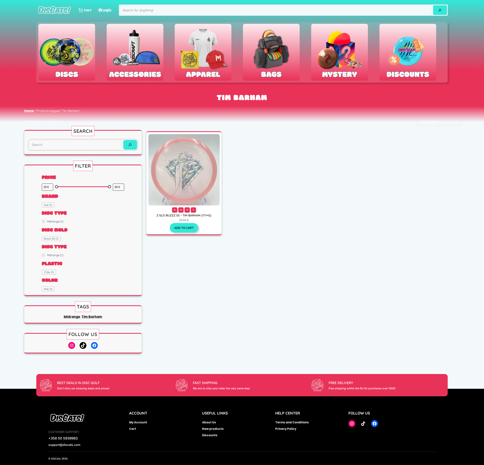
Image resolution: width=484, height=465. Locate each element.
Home (29, 111)
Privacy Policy (285, 429)
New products (213, 429)
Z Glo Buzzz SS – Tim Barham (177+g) (184, 215)
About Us (209, 422)
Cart (132, 429)
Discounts (209, 435)
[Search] (440, 10)
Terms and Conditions (292, 422)
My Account (138, 422)
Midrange (72, 316)
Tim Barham (91, 316)
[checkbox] (48, 204)
